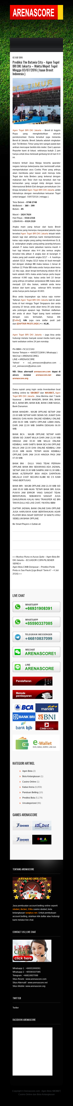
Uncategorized (29, 803)
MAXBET (49, 393)
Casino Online (29, 781)
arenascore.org (20, 378)
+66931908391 (33, 968)
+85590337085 (33, 972)
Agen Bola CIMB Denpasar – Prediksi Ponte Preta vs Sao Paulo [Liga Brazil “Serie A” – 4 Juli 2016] (36, 570)
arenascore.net (46, 375)
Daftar (16, 320)
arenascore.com (43, 371)
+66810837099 (30, 975)
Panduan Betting (30, 792)
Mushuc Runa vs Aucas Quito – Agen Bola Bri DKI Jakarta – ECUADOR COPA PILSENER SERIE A (36, 560)
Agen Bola (27, 771)
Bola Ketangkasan (31, 776)
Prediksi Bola (28, 798)
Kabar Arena (28, 787)
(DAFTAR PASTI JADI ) (28, 323)
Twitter (16, 1007)
